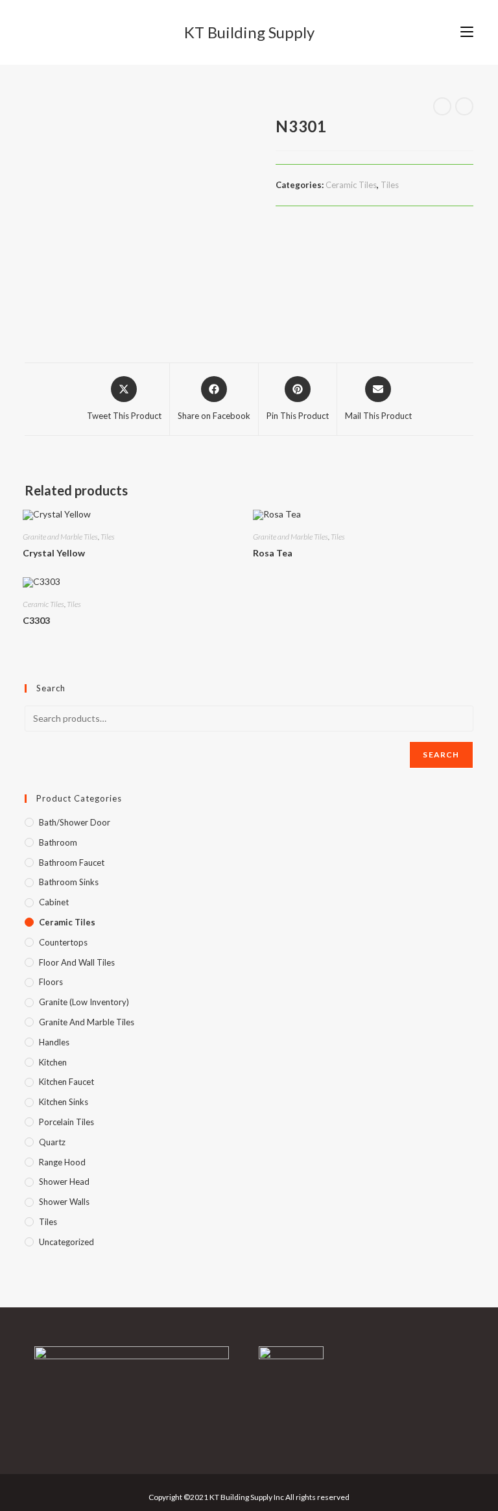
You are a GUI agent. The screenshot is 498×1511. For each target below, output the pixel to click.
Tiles (390, 185)
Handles (54, 1042)
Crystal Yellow (54, 552)
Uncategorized (66, 1242)
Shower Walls (64, 1201)
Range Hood (62, 1162)
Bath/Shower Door (74, 822)
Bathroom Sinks (69, 882)
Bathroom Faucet (71, 862)
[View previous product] (442, 106)
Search (441, 754)
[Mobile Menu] (466, 32)
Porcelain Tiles (66, 1122)
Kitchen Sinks (63, 1102)
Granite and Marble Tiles (60, 536)
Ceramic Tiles (351, 185)
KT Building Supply (249, 32)
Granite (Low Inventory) (84, 1002)
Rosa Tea (272, 552)
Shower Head (64, 1181)
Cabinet (54, 902)
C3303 (36, 620)
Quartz (52, 1142)
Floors (51, 982)
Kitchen (53, 1062)
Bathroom (58, 842)
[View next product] (464, 106)
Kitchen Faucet (66, 1082)
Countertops (63, 942)
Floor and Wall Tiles (77, 962)
